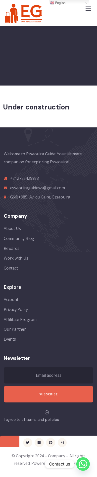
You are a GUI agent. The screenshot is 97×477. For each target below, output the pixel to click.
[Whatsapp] (83, 464)
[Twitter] (27, 442)
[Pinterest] (50, 442)
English (59, 3)
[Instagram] (62, 442)
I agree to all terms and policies (31, 419)
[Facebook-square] (39, 442)
